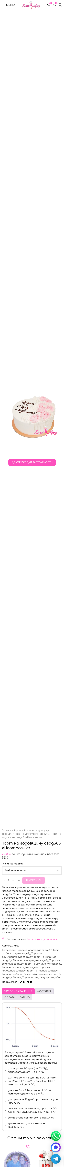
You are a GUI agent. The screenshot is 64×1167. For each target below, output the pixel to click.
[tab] (18, 991)
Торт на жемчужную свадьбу (30, 960)
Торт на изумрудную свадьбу (31, 834)
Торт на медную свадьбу (42, 971)
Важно (25, 997)
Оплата (9, 997)
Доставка (44, 991)
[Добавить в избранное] (28, 1147)
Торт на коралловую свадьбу (20, 967)
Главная (6, 830)
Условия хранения (18, 991)
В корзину (33, 880)
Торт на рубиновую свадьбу (19, 974)
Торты (17, 830)
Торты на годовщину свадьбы (41, 977)
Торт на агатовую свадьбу (34, 950)
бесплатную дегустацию (42, 939)
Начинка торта (12, 864)
